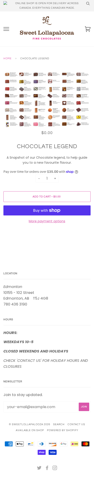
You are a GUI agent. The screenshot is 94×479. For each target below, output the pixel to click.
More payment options (47, 221)
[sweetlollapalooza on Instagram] (54, 469)
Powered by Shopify (62, 430)
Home (7, 58)
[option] (47, 100)
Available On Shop (30, 430)
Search (59, 424)
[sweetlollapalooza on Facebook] (47, 469)
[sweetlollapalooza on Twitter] (39, 469)
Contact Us (76, 424)
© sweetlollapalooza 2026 (29, 424)
